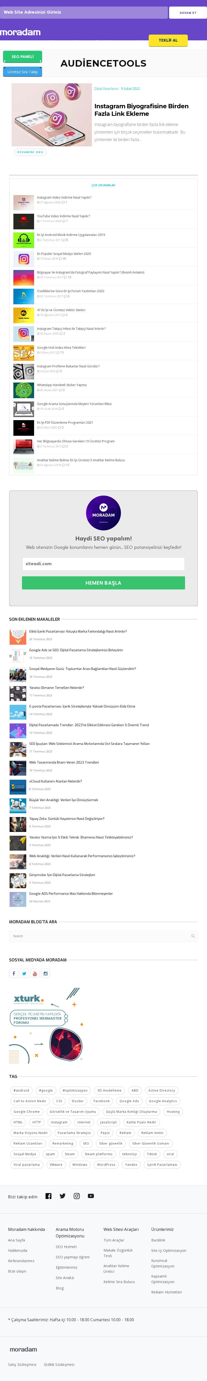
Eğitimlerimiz (66, 1267)
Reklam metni (152, 1133)
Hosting (173, 1111)
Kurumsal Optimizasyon (162, 1263)
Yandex (131, 1164)
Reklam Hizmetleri (166, 1292)
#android (21, 1090)
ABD (135, 1090)
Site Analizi (65, 1277)
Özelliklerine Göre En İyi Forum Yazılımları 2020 (70, 291)
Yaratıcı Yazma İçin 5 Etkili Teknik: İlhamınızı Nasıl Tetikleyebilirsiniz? (81, 837)
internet (84, 1122)
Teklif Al (168, 40)
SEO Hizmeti (16, 42)
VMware (56, 1164)
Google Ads (129, 1101)
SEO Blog (73, 42)
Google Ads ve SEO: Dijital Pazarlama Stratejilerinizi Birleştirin (76, 650)
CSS (59, 1101)
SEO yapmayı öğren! (73, 1257)
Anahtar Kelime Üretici (117, 1268)
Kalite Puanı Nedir (142, 1122)
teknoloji (129, 1154)
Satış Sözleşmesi (22, 1364)
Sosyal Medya (25, 1154)
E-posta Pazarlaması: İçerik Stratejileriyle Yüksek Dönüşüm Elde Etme (82, 706)
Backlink (158, 1240)
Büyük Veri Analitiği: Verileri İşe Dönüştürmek (63, 800)
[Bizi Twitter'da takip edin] (63, 1196)
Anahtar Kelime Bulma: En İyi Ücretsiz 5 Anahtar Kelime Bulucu (81, 460)
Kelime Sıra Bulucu (119, 1281)
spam (50, 1154)
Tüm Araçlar (114, 1240)
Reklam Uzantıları (28, 1143)
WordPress (106, 1164)
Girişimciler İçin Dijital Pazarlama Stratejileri (62, 875)
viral (170, 1154)
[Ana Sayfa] (20, 32)
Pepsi (105, 1133)
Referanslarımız (21, 1260)
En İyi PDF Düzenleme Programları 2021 (65, 422)
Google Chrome (27, 1111)
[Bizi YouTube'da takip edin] (91, 1196)
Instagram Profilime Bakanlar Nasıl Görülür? (68, 366)
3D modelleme (109, 1090)
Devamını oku (30, 152)
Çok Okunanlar (103, 185)
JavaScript (108, 1122)
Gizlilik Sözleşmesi (59, 1364)
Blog (60, 1288)
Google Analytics (163, 1101)
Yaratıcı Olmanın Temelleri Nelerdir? (56, 688)
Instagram (59, 1122)
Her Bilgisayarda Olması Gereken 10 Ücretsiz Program (76, 441)
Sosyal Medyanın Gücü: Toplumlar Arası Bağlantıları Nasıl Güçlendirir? (82, 669)
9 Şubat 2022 (130, 89)
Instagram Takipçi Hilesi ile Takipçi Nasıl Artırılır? (71, 329)
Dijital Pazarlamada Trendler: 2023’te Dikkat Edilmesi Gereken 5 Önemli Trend (89, 725)
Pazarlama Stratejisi (74, 1133)
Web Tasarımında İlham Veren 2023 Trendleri (64, 762)
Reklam (126, 1133)
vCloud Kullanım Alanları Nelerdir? (55, 781)
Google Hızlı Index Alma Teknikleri (61, 347)
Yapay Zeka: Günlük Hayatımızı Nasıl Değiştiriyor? (67, 819)
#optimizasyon (75, 1090)
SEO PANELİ (23, 56)
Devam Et (188, 13)
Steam (70, 1154)
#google (46, 1090)
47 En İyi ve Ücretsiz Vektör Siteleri (61, 310)
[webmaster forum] (47, 1025)
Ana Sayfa (16, 1240)
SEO (86, 1143)
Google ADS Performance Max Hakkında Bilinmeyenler (71, 893)
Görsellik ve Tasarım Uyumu (73, 1111)
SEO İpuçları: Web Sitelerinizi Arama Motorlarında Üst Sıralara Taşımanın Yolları (89, 744)
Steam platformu (99, 1154)
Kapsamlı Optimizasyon (162, 1279)
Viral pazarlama (27, 1164)
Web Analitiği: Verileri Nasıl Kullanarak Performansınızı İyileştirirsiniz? (82, 856)
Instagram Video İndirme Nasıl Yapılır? (64, 197)
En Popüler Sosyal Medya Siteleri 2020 (64, 254)
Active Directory (161, 1090)
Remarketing (63, 1143)
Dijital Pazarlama (106, 89)
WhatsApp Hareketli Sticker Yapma (62, 385)
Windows (79, 1164)
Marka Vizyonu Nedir (31, 1133)
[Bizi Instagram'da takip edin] (77, 1196)
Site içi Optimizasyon (168, 1250)
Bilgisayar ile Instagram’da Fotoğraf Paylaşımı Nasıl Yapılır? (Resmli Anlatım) (90, 272)
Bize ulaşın (17, 1271)
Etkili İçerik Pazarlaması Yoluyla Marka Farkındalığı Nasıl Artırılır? (78, 631)
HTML (18, 1122)
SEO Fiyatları (132, 42)
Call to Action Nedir (30, 1101)
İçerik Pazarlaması (162, 1164)
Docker (78, 1101)
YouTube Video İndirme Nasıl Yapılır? (63, 216)
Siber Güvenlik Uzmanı (150, 1143)
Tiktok (152, 1154)
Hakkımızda (18, 1250)
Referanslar (101, 42)
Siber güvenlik (110, 1143)
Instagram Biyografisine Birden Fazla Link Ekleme (141, 109)
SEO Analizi (46, 42)
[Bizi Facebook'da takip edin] (48, 1196)
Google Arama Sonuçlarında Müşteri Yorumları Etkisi (74, 404)
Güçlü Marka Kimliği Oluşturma (131, 1111)
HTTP (37, 1122)
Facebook (102, 1101)
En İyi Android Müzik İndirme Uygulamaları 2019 (71, 235)
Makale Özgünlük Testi (118, 1253)
